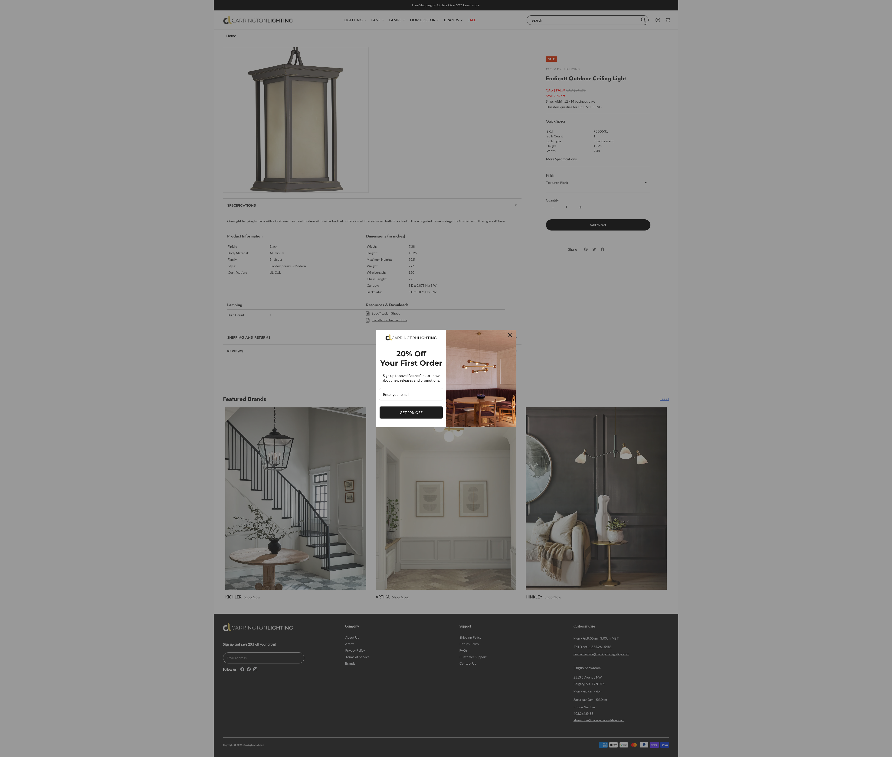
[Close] (510, 335)
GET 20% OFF (411, 412)
